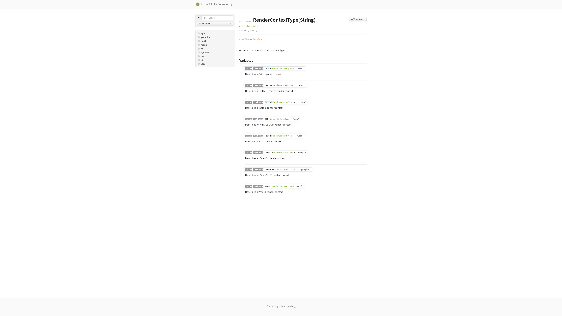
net (202, 48)
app (203, 33)
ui (202, 60)
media (204, 44)
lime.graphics (253, 26)
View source (359, 19)
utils (203, 63)
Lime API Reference (214, 4)
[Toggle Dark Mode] (232, 4)
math (204, 41)
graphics (205, 37)
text (203, 56)
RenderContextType (282, 68)
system (205, 52)
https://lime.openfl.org (285, 306)
